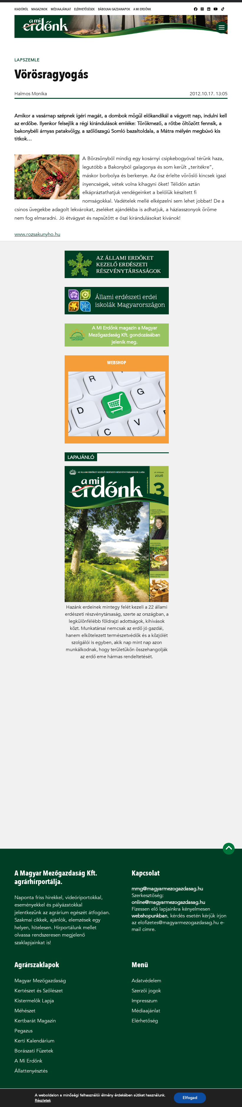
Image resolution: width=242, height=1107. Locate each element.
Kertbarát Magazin (35, 1020)
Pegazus (23, 1030)
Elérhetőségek (84, 9)
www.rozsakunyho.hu (37, 234)
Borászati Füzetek (33, 1050)
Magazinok (39, 9)
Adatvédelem (146, 980)
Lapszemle (27, 60)
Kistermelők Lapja (34, 1000)
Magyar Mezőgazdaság (40, 980)
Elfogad (190, 1098)
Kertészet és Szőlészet (38, 990)
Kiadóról (21, 9)
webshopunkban (149, 915)
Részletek (43, 1100)
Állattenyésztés (31, 1070)
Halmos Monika (30, 94)
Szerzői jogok (146, 990)
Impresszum (144, 1000)
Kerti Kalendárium (34, 1040)
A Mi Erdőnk (142, 9)
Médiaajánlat (61, 9)
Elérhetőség (145, 1020)
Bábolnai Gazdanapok (114, 9)
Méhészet (24, 1010)
